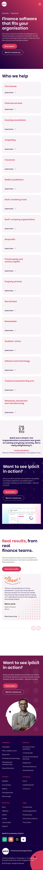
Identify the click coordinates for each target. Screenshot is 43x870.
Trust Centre (27, 822)
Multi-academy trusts (9, 751)
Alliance (4, 789)
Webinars (5, 811)
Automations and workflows (29, 748)
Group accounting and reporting (30, 758)
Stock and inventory (29, 766)
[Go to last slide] (33, 628)
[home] (4, 4)
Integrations (27, 763)
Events (4, 815)
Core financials (28, 753)
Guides (4, 818)
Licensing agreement (30, 811)
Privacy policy (27, 815)
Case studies (6, 822)
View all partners (7, 792)
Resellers (5, 781)
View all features (28, 770)
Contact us (26, 789)
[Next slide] (38, 628)
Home (25, 781)
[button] (39, 4)
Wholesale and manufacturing (7, 763)
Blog (3, 807)
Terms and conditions (30, 818)
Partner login (6, 796)
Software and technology (11, 758)
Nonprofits (6, 754)
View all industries (8, 768)
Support (5, 826)
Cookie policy (27, 807)
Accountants (6, 785)
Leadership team (28, 785)
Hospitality (6, 747)
